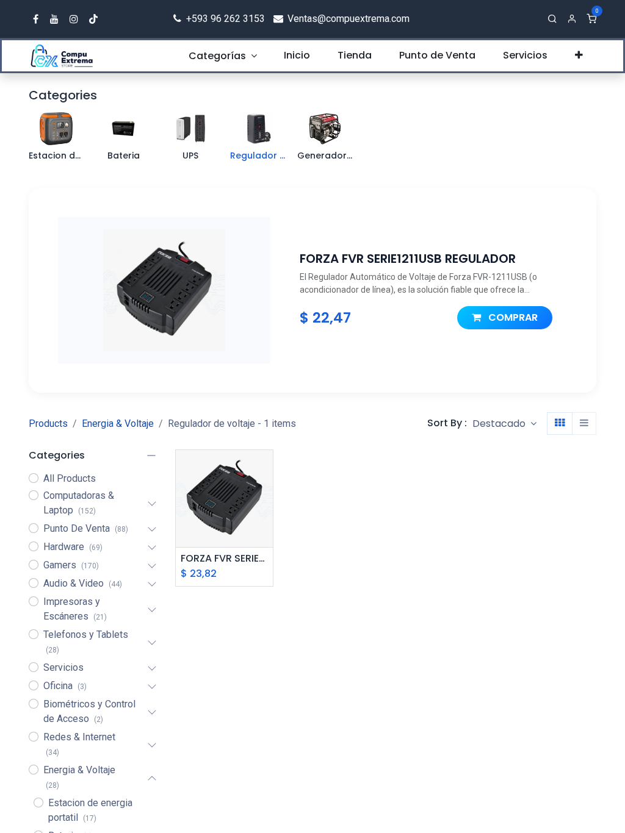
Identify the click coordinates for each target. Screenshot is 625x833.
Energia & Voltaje (118, 423)
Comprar (512, 317)
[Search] (552, 19)
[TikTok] (93, 19)
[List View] (584, 423)
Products (48, 423)
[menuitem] (222, 55)
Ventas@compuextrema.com (347, 18)
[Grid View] (560, 423)
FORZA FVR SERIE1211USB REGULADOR (224, 558)
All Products (69, 478)
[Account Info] (572, 19)
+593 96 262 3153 (224, 18)
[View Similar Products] (265, 524)
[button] (504, 423)
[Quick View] (265, 470)
